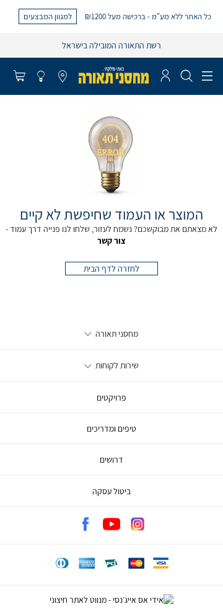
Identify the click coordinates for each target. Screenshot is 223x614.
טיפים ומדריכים (111, 428)
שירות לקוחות (116, 365)
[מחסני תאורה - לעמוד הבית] (114, 75)
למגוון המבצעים (48, 16)
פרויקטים (111, 397)
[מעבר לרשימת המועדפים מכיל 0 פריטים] (41, 77)
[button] (19, 77)
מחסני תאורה (116, 333)
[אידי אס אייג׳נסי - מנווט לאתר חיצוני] (111, 599)
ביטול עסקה (111, 491)
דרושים (111, 459)
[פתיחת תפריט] (207, 76)
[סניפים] (62, 77)
